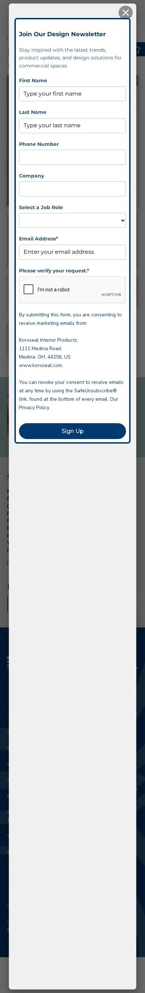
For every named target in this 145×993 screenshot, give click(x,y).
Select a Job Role (41, 207)
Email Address (38, 239)
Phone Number (39, 144)
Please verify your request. (54, 270)
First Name (33, 80)
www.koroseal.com (40, 365)
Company (31, 176)
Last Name (32, 112)
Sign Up (73, 431)
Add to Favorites (136, 49)
